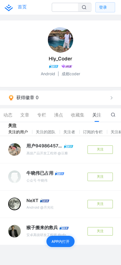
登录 (103, 7)
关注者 (69, 131)
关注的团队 (46, 131)
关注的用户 (18, 131)
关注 (100, 149)
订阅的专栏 (93, 131)
